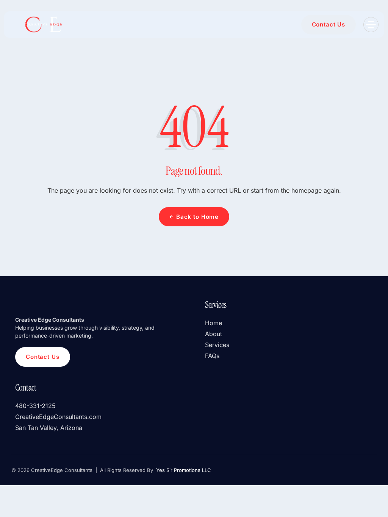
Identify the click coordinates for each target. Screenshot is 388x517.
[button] (371, 24)
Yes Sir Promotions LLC (183, 470)
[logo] (42, 24)
